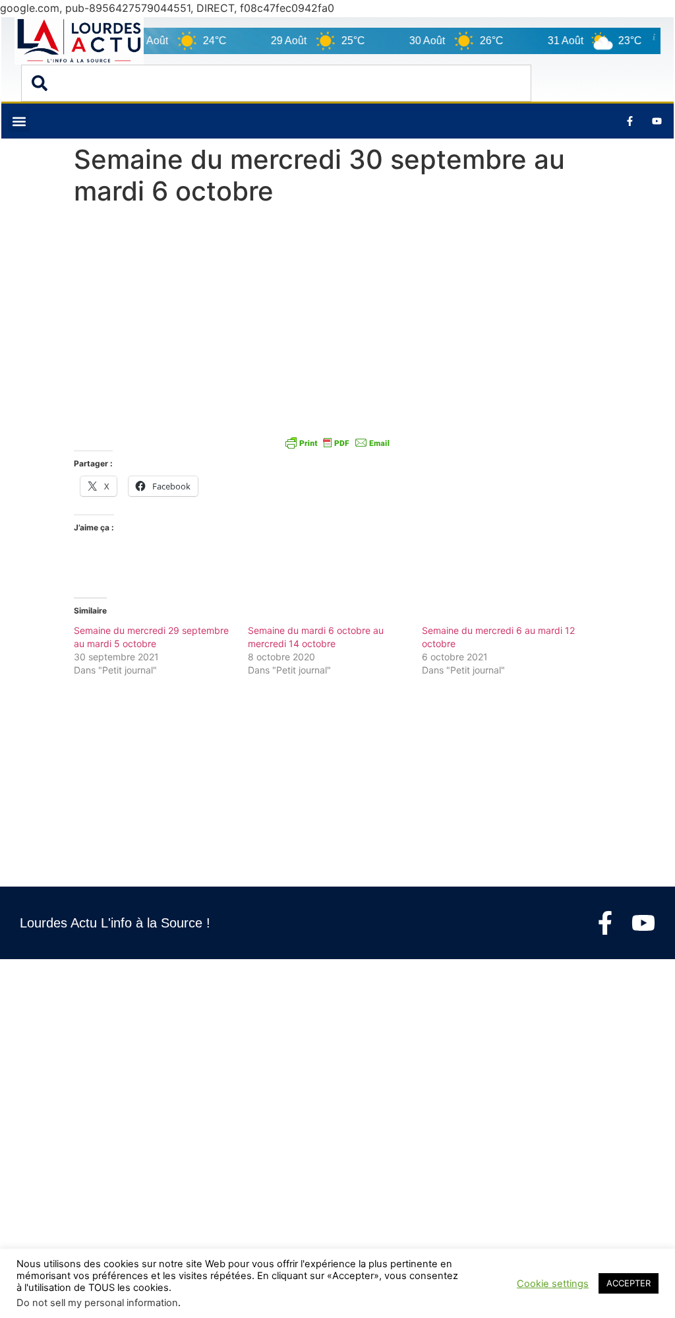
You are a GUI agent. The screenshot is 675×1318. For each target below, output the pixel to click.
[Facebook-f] (605, 923)
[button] (19, 121)
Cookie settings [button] (553, 1284)
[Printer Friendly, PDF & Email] (337, 442)
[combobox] (276, 83)
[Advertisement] (337, 310)
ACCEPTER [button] (628, 1283)
